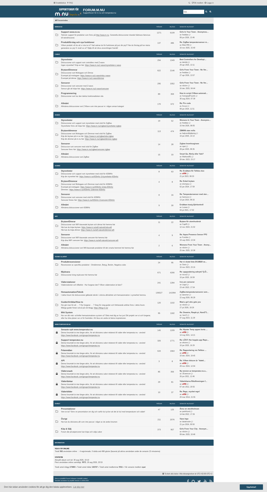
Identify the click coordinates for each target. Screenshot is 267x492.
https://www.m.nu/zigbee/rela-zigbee (99, 136)
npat (184, 146)
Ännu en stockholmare (189, 409)
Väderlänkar (67, 381)
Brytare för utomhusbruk (190, 221)
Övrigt (57, 403)
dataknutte (186, 422)
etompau (185, 184)
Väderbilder (66, 391)
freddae (185, 35)
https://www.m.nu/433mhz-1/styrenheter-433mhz (98, 176)
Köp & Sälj (66, 429)
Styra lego (184, 419)
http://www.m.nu (102, 35)
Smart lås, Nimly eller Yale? (192, 154)
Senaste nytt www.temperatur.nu (77, 329)
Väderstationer (68, 282)
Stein (184, 265)
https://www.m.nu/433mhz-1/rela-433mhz (96, 187)
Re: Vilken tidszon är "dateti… (193, 360)
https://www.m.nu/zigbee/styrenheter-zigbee (103, 126)
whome (185, 343)
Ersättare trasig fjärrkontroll (191, 205)
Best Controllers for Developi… (193, 59)
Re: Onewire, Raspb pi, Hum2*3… (194, 312)
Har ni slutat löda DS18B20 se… (193, 262)
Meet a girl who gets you (190, 302)
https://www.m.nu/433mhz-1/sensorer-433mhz (96, 200)
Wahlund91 (186, 157)
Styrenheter (66, 59)
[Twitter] (199, 481)
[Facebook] (188, 481)
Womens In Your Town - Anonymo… (195, 120)
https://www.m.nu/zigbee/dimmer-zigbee (101, 139)
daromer (185, 295)
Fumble (185, 237)
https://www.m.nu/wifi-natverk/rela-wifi (96, 227)
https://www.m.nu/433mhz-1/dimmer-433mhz (87, 190)
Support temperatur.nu (72, 340)
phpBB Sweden (75, 480)
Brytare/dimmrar (69, 130)
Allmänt (65, 103)
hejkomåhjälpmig (189, 133)
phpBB (62, 478)
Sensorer (65, 83)
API (63, 360)
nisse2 (184, 275)
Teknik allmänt (61, 256)
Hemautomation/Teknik (72, 292)
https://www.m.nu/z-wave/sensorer (95, 89)
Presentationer (68, 409)
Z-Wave (57, 54)
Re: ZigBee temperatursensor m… (194, 42)
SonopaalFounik (188, 96)
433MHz (57, 165)
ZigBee (57, 115)
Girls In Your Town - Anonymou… (194, 32)
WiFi (56, 216)
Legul (184, 285)
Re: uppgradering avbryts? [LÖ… (194, 272)
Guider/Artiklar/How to (72, 302)
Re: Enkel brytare (187, 181)
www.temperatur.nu (63, 324)
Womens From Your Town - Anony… (195, 245)
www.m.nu (58, 27)
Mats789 (185, 45)
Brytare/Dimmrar (69, 70)
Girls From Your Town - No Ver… (194, 70)
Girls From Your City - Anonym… (194, 429)
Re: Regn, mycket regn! (190, 391)
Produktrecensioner (70, 262)
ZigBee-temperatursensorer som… (194, 292)
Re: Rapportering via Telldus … (193, 350)
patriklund (186, 411)
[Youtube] (205, 481)
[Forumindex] (68, 11)
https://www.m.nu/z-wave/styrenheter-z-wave (103, 65)
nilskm (184, 86)
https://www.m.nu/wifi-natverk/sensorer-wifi (101, 240)
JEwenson (186, 374)
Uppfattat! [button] (251, 487)
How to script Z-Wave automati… (194, 93)
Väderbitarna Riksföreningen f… (193, 381)
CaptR (184, 224)
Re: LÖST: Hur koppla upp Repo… (194, 340)
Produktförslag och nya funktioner (77, 42)
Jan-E (184, 315)
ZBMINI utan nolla (187, 130)
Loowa (184, 207)
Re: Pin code (185, 103)
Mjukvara (65, 272)
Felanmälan (66, 350)
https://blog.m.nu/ (101, 308)
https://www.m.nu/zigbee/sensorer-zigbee (93, 149)
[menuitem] (70, 3)
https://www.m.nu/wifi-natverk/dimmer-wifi (97, 230)
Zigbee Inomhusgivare (189, 144)
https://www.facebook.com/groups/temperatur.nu (80, 335)
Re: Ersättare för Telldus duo (192, 171)
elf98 (184, 173)
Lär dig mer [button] (78, 487)
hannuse (185, 197)
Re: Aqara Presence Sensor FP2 (193, 234)
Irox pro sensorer (187, 282)
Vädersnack (66, 371)
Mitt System (67, 312)
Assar (184, 106)
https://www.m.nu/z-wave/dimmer (90, 78)
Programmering (68, 93)
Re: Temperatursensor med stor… (194, 194)
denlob (184, 62)
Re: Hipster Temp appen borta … (194, 329)
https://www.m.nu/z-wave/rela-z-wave (95, 76)
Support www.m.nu (70, 32)
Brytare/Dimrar (68, 221)
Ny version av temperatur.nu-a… (193, 371)
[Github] (193, 481)
